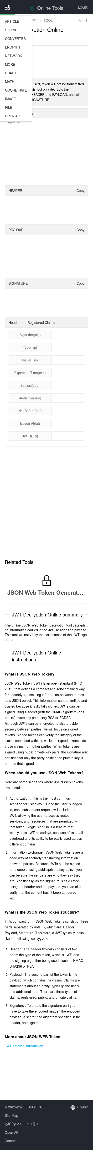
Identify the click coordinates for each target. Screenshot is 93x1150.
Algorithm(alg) (30, 334)
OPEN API (13, 116)
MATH (9, 81)
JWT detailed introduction (24, 1045)
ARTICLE (12, 21)
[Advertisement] (46, 61)
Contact (10, 1140)
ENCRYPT (13, 47)
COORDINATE (16, 90)
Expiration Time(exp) (30, 372)
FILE (8, 107)
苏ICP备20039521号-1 (22, 1123)
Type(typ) (30, 347)
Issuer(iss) (30, 360)
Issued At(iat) (30, 423)
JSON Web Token (22, 113)
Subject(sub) (30, 385)
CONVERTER (15, 38)
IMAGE (10, 98)
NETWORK (13, 55)
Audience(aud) (30, 398)
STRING (11, 29)
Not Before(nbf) (30, 410)
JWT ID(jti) (30, 436)
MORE (10, 64)
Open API (12, 1132)
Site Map (11, 1115)
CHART (10, 73)
